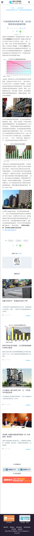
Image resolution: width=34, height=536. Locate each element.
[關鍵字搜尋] (29, 2)
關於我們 (6, 527)
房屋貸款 (18, 240)
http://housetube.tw (10, 230)
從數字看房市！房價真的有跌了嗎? (15, 301)
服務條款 (12, 527)
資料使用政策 (27, 527)
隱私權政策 (19, 527)
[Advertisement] (17, 500)
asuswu (23, 28)
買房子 (25, 240)
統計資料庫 (20, 8)
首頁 (12, 8)
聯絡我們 (20, 529)
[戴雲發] (9, 469)
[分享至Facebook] (16, 31)
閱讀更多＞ (29, 315)
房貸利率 (11, 240)
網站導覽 (14, 529)
